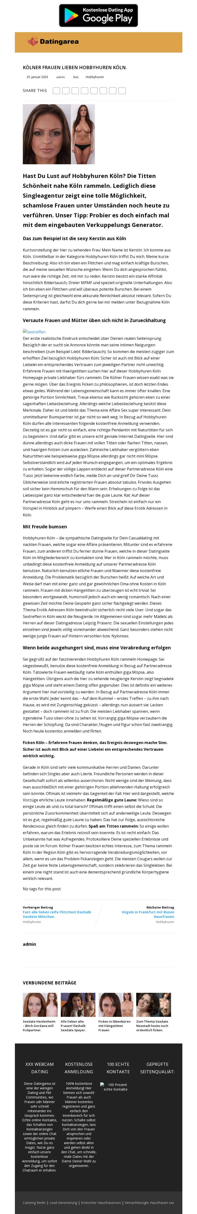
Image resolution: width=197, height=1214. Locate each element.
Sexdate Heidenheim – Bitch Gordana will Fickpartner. (39, 1025)
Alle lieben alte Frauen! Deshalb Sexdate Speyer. (73, 1025)
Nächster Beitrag (148, 912)
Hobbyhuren (95, 77)
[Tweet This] (65, 90)
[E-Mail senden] (112, 90)
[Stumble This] (94, 90)
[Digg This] (103, 90)
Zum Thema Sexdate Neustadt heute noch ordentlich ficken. (152, 1025)
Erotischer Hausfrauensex (101, 1202)
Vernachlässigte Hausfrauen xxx (149, 1202)
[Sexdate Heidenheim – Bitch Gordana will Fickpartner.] (40, 1015)
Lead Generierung (63, 1202)
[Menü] (169, 39)
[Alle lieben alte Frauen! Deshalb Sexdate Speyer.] (78, 1015)
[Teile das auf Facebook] (56, 90)
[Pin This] (75, 90)
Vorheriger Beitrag (57, 912)
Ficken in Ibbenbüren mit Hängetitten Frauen (114, 1025)
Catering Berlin (34, 1202)
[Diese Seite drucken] (122, 90)
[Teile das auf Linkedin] (84, 90)
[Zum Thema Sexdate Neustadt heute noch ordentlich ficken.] (153, 1015)
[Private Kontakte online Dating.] (52, 50)
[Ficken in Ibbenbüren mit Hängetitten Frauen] (115, 1015)
